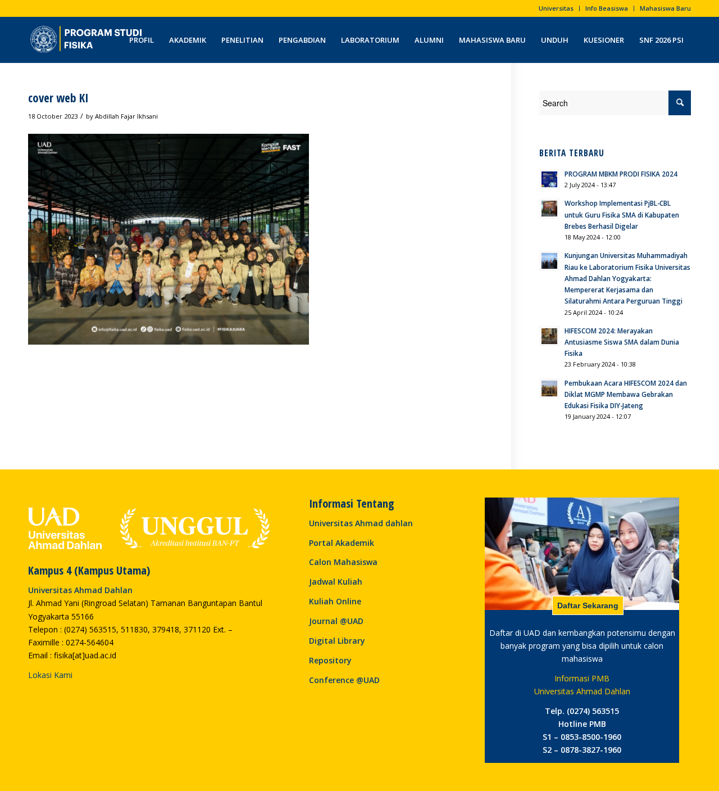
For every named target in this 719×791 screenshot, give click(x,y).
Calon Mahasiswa (343, 562)
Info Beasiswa (606, 8)
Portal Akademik (341, 542)
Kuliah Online (335, 601)
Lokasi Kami (50, 675)
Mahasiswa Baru (665, 8)
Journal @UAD (336, 621)
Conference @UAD (344, 680)
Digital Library (337, 640)
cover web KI (58, 98)
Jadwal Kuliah (335, 581)
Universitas (556, 8)
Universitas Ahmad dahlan (361, 523)
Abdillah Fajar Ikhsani (126, 116)
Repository (330, 660)
